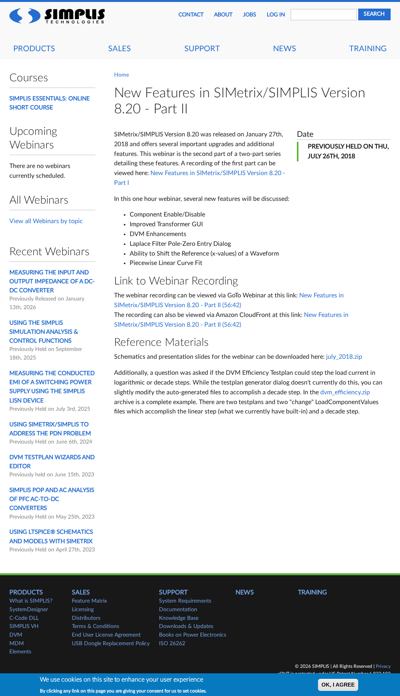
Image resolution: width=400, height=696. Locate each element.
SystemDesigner (28, 609)
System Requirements (185, 601)
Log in (276, 15)
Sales (119, 49)
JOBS (249, 15)
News (284, 49)
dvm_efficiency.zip (345, 392)
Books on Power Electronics (192, 635)
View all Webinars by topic (46, 221)
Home (121, 75)
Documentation (178, 609)
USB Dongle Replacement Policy (111, 643)
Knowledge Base (178, 618)
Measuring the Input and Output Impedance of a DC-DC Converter (52, 282)
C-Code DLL (24, 618)
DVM (15, 635)
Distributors (86, 618)
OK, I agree (338, 685)
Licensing (83, 609)
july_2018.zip (344, 357)
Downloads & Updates (186, 626)
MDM (16, 643)
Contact (191, 15)
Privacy (383, 666)
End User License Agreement (106, 635)
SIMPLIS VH (24, 626)
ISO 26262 (172, 643)
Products (34, 49)
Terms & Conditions (95, 626)
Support (202, 49)
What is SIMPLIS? (30, 601)
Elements (20, 652)
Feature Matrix (89, 601)
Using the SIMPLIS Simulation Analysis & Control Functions (43, 332)
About (223, 15)
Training (368, 49)
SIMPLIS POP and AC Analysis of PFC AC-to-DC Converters (51, 499)
